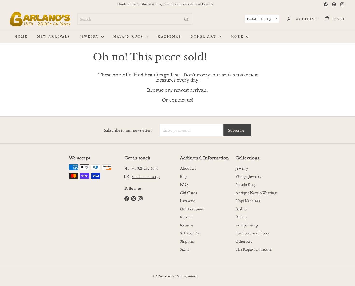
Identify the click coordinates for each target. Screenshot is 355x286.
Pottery (241, 216)
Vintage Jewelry (248, 176)
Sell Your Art (190, 233)
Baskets (241, 208)
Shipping (187, 241)
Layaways (187, 200)
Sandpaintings (247, 225)
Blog (183, 176)
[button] (262, 19)
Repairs (186, 216)
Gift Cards (188, 192)
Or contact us (177, 100)
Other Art (204, 36)
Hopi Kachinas (247, 200)
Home (21, 36)
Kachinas (169, 36)
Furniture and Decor (252, 233)
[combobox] (134, 19)
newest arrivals (190, 90)
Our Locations (192, 208)
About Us (188, 168)
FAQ (184, 184)
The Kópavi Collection (254, 249)
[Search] (186, 19)
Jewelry (90, 36)
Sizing (185, 249)
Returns (186, 225)
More (238, 36)
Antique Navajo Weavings (256, 192)
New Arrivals (53, 36)
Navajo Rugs (128, 36)
